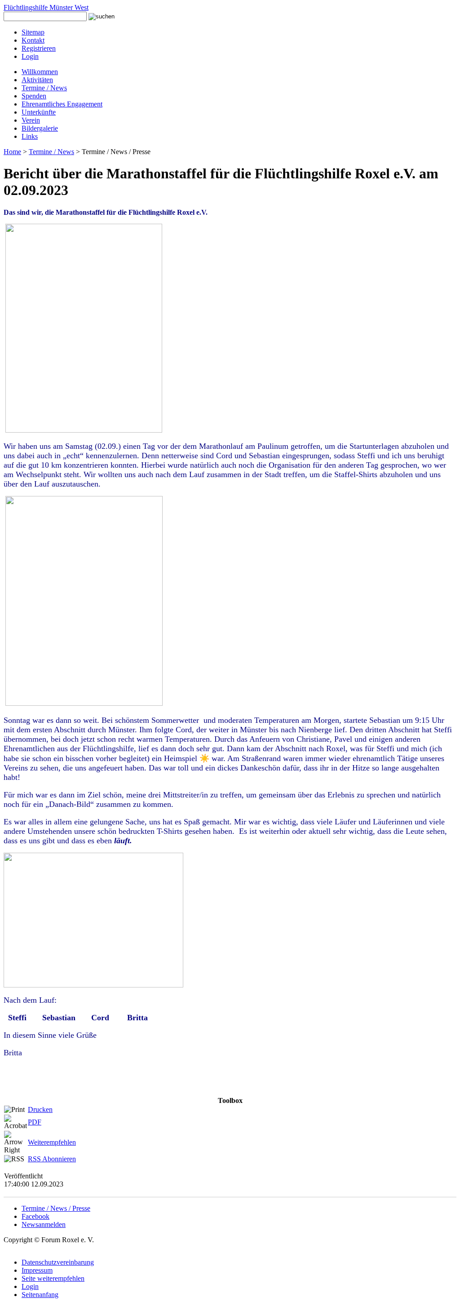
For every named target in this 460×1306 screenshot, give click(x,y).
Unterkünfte (39, 112)
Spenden (34, 96)
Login (30, 56)
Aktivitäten (37, 80)
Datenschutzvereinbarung (58, 1262)
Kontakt (33, 40)
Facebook (35, 1216)
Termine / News (44, 88)
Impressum (37, 1270)
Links (30, 136)
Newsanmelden (44, 1224)
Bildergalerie (40, 128)
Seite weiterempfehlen (53, 1278)
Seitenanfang (40, 1294)
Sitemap (33, 32)
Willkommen (40, 71)
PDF (34, 1122)
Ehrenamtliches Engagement (62, 104)
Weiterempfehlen (52, 1142)
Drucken (40, 1109)
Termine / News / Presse (56, 1208)
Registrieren (39, 48)
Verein (31, 120)
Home (12, 151)
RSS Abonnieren (52, 1159)
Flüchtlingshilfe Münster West (46, 7)
